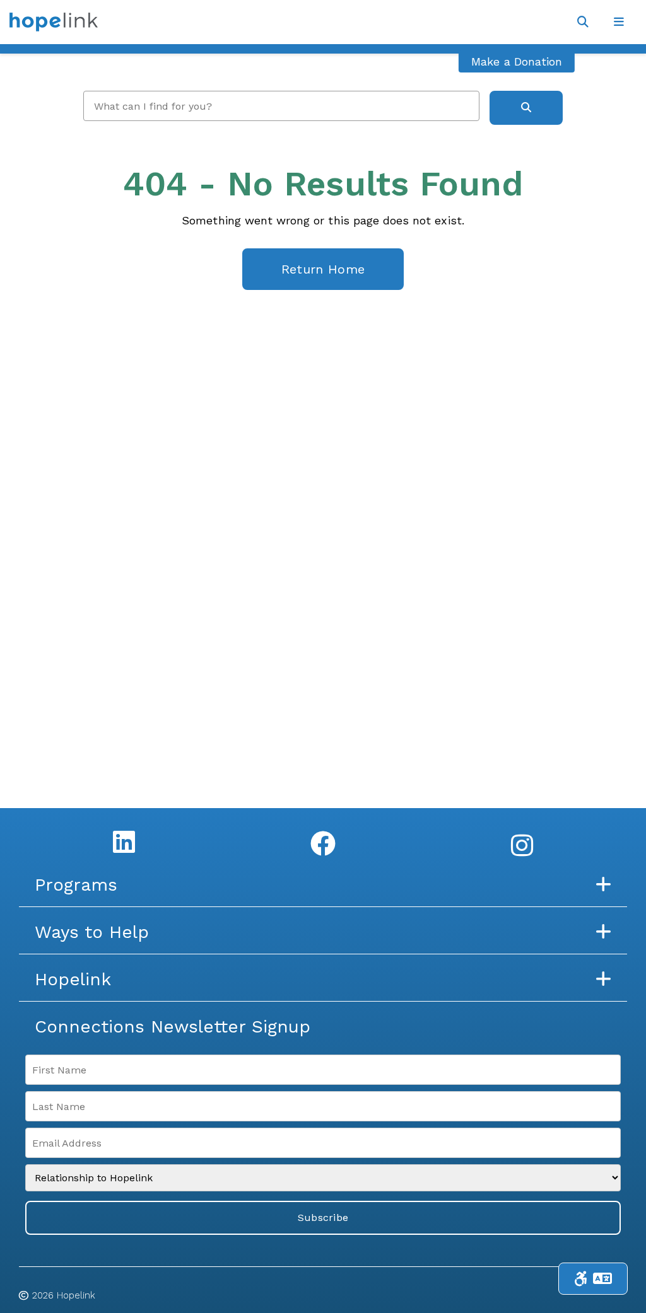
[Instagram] (522, 845)
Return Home (323, 269)
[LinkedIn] (124, 841)
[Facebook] (323, 843)
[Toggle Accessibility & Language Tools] (593, 1279)
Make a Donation (516, 61)
